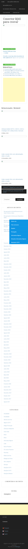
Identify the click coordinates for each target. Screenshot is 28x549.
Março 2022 (6, 288)
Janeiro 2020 (7, 321)
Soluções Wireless (13, 1)
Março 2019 (6, 348)
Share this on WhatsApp (10, 48)
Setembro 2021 (7, 294)
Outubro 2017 (7, 395)
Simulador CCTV (15, 242)
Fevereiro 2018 (7, 383)
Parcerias (6, 452)
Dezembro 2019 (7, 324)
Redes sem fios (7, 455)
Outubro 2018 (7, 359)
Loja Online (6, 12)
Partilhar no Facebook (4, 62)
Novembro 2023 (7, 267)
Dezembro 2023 (7, 264)
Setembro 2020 (7, 315)
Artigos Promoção (8, 425)
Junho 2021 (6, 297)
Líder (5, 443)
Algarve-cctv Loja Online (18, 57)
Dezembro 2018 (7, 353)
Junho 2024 (6, 258)
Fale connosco (15, 224)
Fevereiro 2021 (7, 303)
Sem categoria (7, 461)
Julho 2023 (6, 273)
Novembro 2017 (7, 392)
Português (14, 231)
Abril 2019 (6, 345)
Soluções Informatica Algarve (18, 238)
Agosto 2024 (7, 252)
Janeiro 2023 (7, 276)
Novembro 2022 (7, 279)
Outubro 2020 (7, 312)
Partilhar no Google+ (12, 62)
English (13, 228)
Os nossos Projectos (9, 449)
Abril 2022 (6, 285)
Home (3, 1)
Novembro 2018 (7, 356)
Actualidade (6, 413)
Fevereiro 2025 (7, 243)
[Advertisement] (14, 90)
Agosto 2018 (7, 365)
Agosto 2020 (7, 318)
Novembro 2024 (7, 246)
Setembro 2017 (7, 398)
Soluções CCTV (7, 5)
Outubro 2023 (7, 270)
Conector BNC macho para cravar (13, 69)
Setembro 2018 (7, 362)
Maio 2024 (6, 261)
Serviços (6, 464)
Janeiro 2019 (7, 351)
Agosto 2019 (7, 333)
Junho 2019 (6, 339)
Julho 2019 (6, 336)
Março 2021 (6, 300)
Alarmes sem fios (8, 419)
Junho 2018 (6, 371)
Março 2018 (6, 380)
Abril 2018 (6, 377)
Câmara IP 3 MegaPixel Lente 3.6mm (13, 187)
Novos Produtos (7, 446)
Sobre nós (13, 221)
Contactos (16, 12)
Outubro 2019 (7, 330)
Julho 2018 (6, 368)
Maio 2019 (6, 342)
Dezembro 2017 (7, 389)
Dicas (5, 434)
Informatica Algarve (8, 440)
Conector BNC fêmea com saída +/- (13, 75)
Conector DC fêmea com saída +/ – (13, 73)
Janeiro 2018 (7, 386)
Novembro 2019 (7, 327)
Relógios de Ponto (8, 458)
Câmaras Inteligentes (9, 428)
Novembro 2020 (7, 309)
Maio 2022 (6, 282)
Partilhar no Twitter (8, 62)
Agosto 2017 (7, 401)
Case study (6, 431)
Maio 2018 (6, 374)
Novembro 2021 (7, 291)
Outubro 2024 (7, 249)
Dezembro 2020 (7, 306)
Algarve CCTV (7, 422)
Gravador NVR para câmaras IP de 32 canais (13, 191)
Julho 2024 (6, 255)
